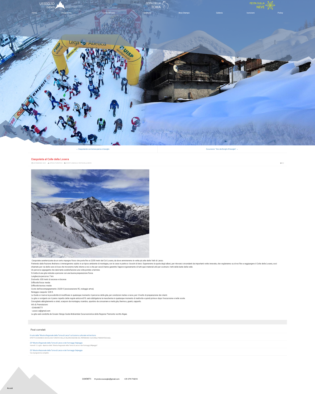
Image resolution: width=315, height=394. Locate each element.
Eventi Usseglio (72, 163)
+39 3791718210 (131, 379)
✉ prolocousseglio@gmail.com (106, 379)
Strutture (147, 13)
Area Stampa (184, 13)
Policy (280, 13)
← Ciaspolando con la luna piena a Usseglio (92, 149)
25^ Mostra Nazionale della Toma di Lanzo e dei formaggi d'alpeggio (56, 350)
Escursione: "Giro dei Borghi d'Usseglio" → (222, 149)
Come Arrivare (109, 13)
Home (34, 13)
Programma (66, 13)
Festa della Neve (85, 163)
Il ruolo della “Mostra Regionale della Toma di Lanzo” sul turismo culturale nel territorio (63, 335)
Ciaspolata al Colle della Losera (50, 159)
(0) (283, 163)
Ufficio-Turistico (56, 163)
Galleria (219, 13)
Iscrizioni (251, 13)
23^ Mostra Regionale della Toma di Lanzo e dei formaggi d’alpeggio (56, 343)
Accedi (10, 388)
